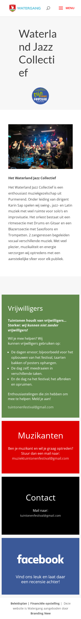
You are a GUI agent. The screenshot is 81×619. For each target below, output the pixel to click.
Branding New (41, 613)
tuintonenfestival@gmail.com (31, 407)
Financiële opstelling (45, 603)
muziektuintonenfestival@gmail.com (40, 458)
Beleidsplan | (20, 603)
